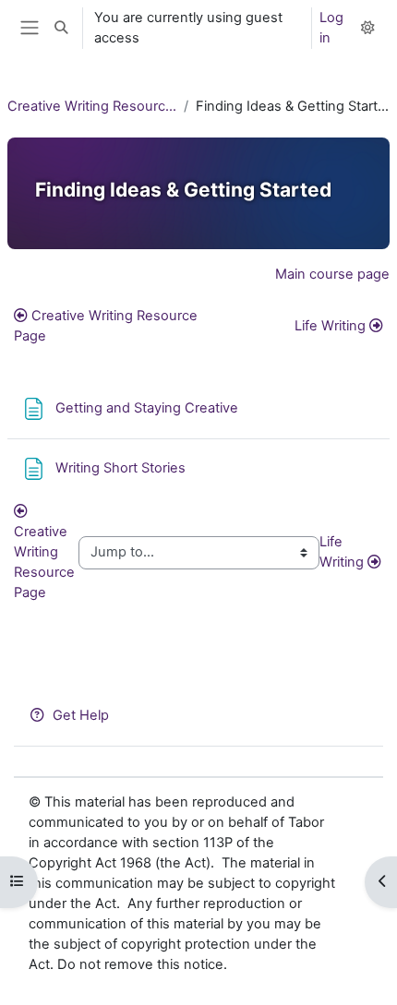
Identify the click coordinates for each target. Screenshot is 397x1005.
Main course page (332, 274)
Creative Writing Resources (91, 106)
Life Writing (330, 325)
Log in (331, 27)
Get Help (81, 715)
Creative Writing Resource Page (106, 325)
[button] (61, 28)
